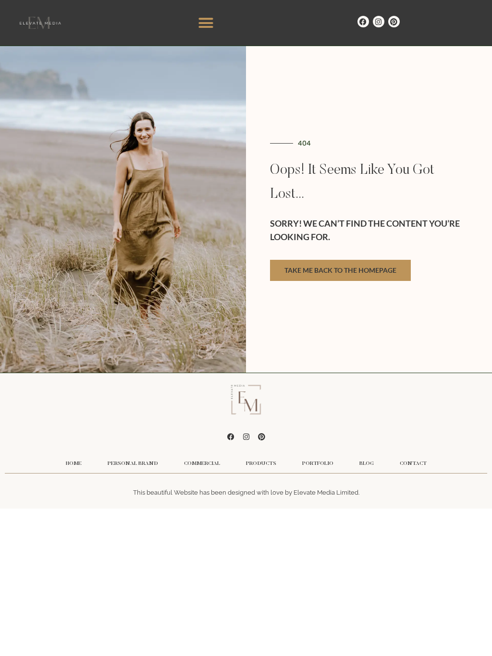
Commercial (202, 463)
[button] (206, 23)
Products (261, 463)
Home (74, 463)
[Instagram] (378, 21)
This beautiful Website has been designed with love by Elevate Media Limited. (246, 492)
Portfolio (317, 463)
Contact (413, 463)
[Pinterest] (394, 21)
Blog (366, 463)
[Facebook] (363, 21)
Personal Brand (133, 463)
